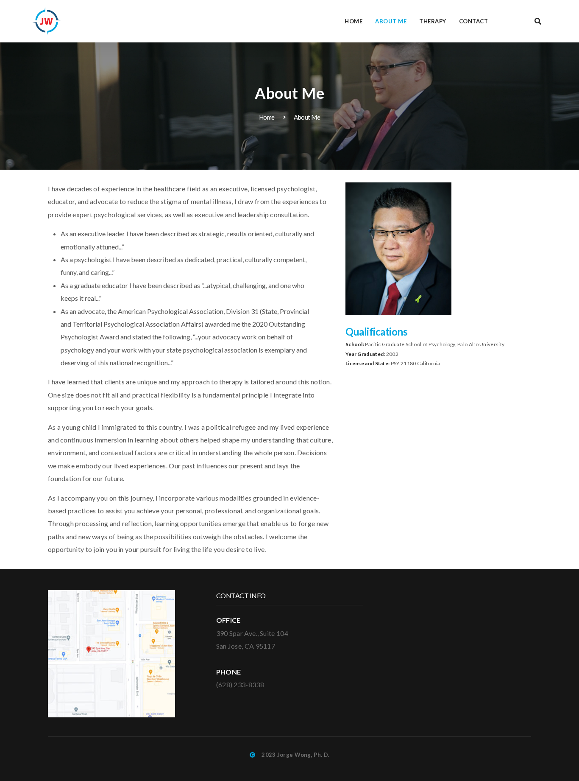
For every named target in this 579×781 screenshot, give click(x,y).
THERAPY (432, 21)
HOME (353, 21)
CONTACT (473, 21)
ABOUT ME (390, 21)
